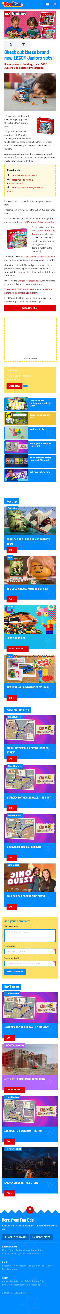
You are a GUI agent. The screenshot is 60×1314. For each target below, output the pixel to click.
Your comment (11, 926)
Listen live (14, 386)
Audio (19, 1250)
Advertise (18, 1281)
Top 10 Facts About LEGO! (24, 175)
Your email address (13, 958)
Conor (49, 1265)
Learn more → (15, 1089)
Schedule (6, 1265)
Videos (26, 1250)
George (31, 1265)
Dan (38, 1265)
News (4, 1250)
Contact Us (7, 1281)
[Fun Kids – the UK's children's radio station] (15, 4)
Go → (12, 550)
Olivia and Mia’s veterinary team (39, 256)
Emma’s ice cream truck (29, 280)
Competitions (37, 1250)
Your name (9, 946)
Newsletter (43, 1237)
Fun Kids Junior (10, 1269)
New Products (33, 1253)
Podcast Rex (35, 1284)
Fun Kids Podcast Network (15, 1284)
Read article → (17, 648)
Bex (43, 1265)
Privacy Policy (38, 1281)
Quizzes (21, 1253)
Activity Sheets (9, 1253)
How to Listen (19, 1265)
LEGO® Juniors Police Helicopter (38, 222)
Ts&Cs (28, 1281)
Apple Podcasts (17, 1237)
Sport (11, 1250)
